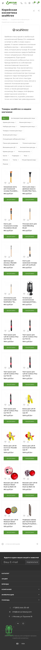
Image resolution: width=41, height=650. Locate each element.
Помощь (6, 600)
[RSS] (34, 11)
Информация (8, 595)
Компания (6, 589)
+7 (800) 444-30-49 (21, 608)
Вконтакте (18, 623)
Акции (5, 579)
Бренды (5, 584)
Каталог (5, 573)
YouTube (23, 623)
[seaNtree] (20, 30)
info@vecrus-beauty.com (22, 612)
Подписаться (32, 562)
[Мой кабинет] (29, 3)
